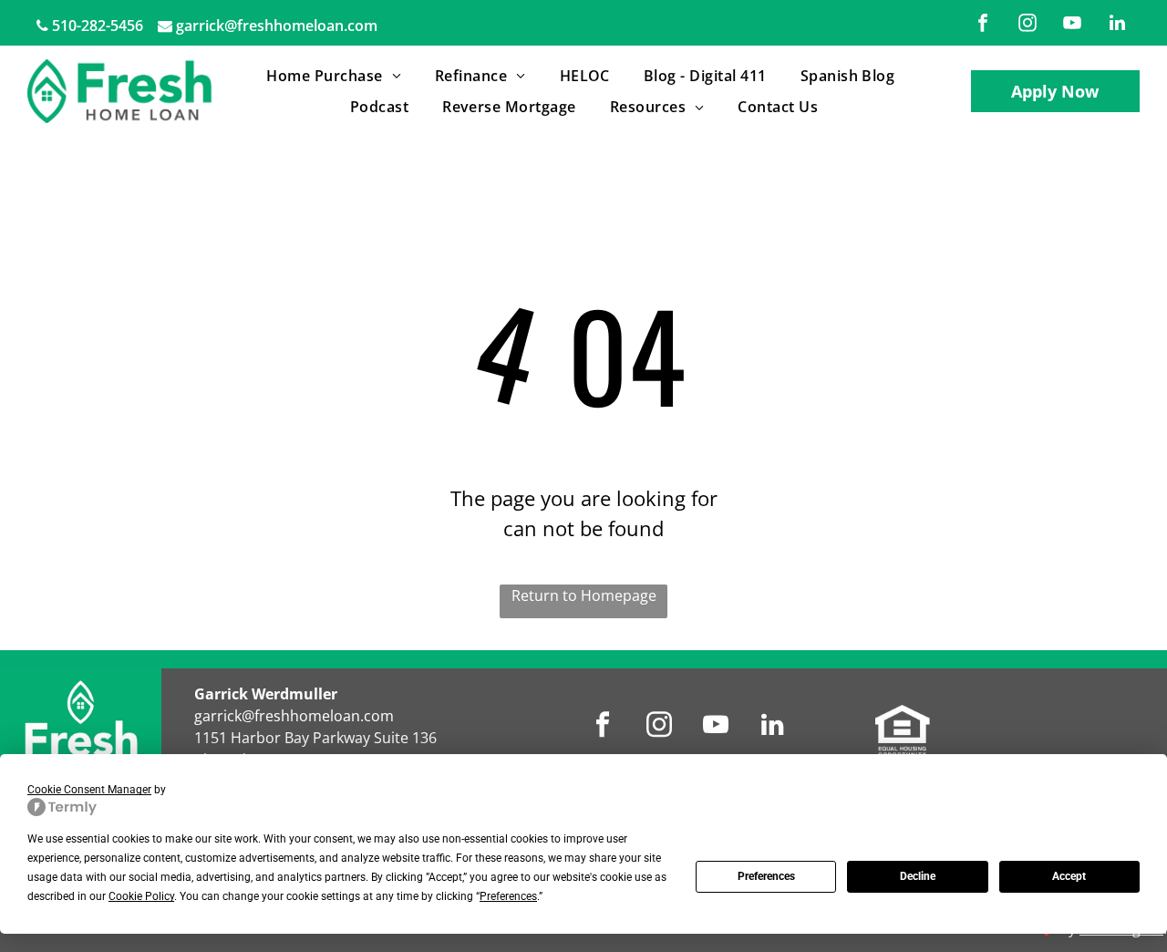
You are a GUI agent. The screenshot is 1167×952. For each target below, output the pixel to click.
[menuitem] (337, 75)
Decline (917, 876)
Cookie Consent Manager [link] (89, 789)
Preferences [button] (508, 896)
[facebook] (983, 25)
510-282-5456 (97, 26)
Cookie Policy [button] (141, 896)
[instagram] (1027, 25)
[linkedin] (1117, 25)
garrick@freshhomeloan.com (276, 26)
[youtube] (1072, 25)
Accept (1069, 876)
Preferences (766, 876)
